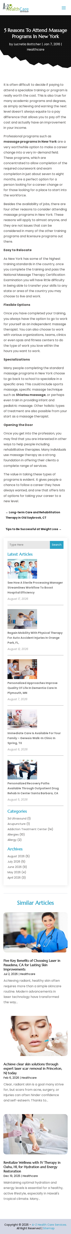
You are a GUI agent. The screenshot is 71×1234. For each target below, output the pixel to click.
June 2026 (14, 867)
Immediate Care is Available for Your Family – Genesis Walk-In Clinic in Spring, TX (34, 738)
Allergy (12, 840)
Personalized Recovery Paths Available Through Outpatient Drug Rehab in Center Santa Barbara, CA (33, 788)
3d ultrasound (16, 818)
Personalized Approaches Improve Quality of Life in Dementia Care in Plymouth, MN (32, 688)
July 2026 (13, 862)
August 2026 (16, 856)
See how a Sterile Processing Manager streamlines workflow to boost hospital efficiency (35, 587)
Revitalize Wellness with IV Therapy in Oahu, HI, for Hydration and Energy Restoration (32, 1166)
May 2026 (14, 872)
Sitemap (49, 1228)
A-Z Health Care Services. (49, 1225)
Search (57, 545)
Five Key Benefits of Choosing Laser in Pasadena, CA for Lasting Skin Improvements (32, 964)
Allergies (13, 834)
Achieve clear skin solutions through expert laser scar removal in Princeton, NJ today (33, 1068)
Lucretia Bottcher (27, 44)
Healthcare (35, 49)
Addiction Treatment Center (27, 829)
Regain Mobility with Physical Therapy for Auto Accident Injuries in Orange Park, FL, (35, 638)
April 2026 (14, 878)
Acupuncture (16, 824)
